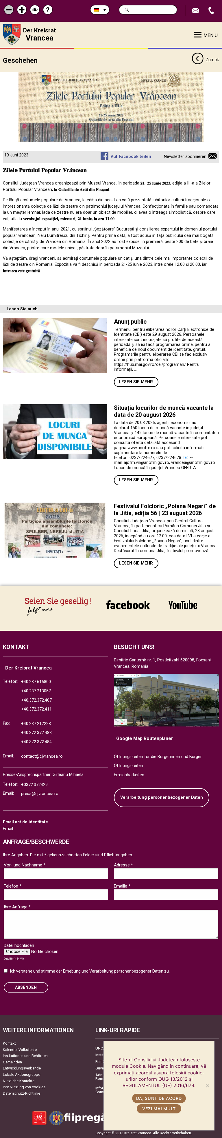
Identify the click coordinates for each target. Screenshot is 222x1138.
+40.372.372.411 (36, 709)
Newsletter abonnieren (185, 156)
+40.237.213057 (36, 691)
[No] (207, 1086)
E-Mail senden (196, 10)
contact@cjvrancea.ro (42, 756)
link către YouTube (182, 605)
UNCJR (101, 1048)
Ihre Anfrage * (17, 907)
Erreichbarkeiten (129, 774)
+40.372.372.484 (36, 741)
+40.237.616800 (36, 681)
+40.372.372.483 (36, 732)
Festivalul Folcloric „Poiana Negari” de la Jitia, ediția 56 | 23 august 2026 (165, 510)
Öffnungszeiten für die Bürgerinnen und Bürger (158, 756)
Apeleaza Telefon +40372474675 (212, 10)
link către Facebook (128, 605)
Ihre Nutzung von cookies (24, 1087)
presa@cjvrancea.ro (39, 793)
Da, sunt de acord (159, 1098)
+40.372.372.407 (36, 700)
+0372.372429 (34, 784)
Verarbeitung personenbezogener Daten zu (129, 971)
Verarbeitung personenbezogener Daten (161, 797)
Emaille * (122, 886)
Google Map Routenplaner (144, 738)
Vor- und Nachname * (24, 865)
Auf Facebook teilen (131, 156)
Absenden (26, 987)
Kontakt (9, 1043)
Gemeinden (12, 1062)
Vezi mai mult (159, 1108)
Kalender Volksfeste (20, 1049)
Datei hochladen (19, 945)
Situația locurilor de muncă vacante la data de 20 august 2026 (164, 411)
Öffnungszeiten (128, 765)
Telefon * (12, 886)
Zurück (212, 59)
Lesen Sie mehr (136, 381)
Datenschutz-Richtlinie (21, 1093)
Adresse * (123, 865)
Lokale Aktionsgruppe (21, 1074)
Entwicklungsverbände (22, 1068)
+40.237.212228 (36, 723)
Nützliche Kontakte (18, 1081)
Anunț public (130, 321)
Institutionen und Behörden (25, 1056)
